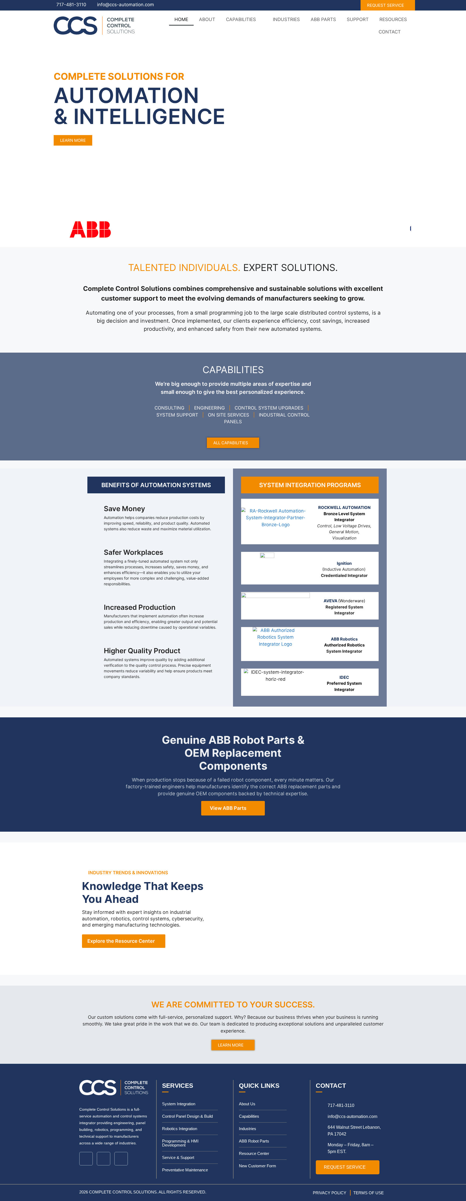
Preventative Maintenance (185, 1170)
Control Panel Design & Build (187, 1116)
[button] (5, 111)
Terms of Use (368, 1192)
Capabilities (241, 19)
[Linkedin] (86, 1158)
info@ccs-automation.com (125, 4)
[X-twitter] (121, 1158)
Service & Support (178, 1157)
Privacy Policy (329, 1192)
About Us (247, 1104)
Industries (286, 19)
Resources (393, 19)
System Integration (178, 1104)
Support (358, 19)
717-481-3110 (71, 4)
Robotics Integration (179, 1128)
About (207, 19)
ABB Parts (323, 19)
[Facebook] (103, 1158)
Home (181, 19)
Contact (390, 32)
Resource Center (254, 1153)
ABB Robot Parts (254, 1141)
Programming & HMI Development (180, 1143)
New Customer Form (257, 1166)
